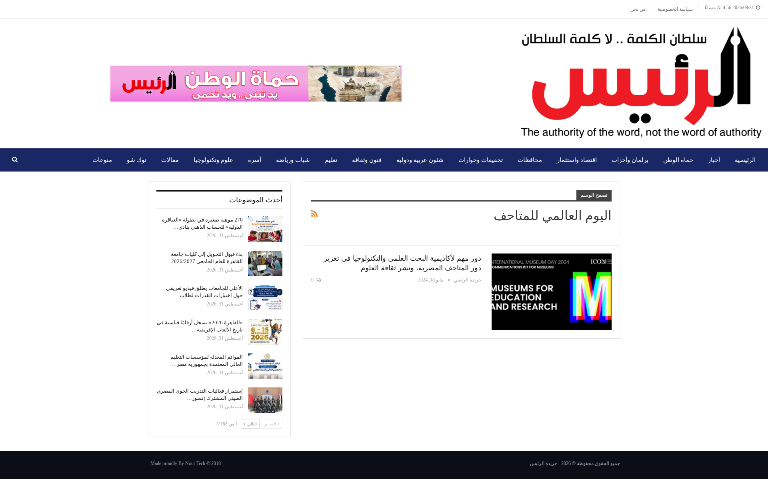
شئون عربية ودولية (420, 160)
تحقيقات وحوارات (480, 160)
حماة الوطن (678, 160)
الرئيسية (745, 160)
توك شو (136, 160)
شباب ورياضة (293, 160)
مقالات (170, 160)
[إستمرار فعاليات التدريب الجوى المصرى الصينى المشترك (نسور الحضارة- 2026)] (265, 400)
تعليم (331, 160)
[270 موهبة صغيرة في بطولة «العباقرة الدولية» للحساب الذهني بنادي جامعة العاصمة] (265, 229)
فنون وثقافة (367, 160)
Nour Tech (195, 463)
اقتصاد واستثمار (577, 160)
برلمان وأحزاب (630, 160)
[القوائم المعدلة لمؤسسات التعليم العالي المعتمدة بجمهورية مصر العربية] (265, 366)
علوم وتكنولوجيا (213, 160)
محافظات (530, 160)
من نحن (638, 9)
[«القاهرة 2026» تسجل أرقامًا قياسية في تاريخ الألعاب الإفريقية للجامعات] (265, 332)
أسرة (254, 160)
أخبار (714, 160)
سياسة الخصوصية (675, 9)
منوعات (102, 160)
